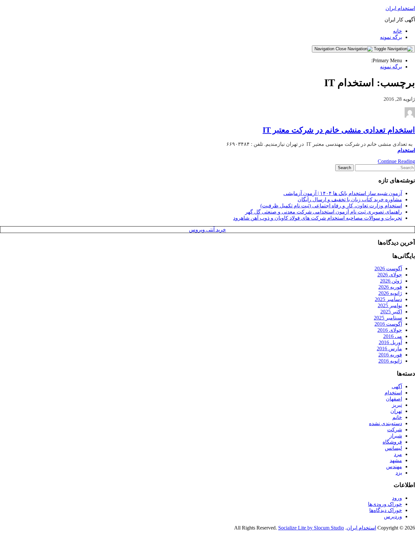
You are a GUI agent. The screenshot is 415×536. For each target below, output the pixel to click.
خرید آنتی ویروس (207, 229)
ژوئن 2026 (391, 281)
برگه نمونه (391, 37)
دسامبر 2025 (388, 299)
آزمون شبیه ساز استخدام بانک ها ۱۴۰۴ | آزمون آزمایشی (342, 193)
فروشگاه (392, 442)
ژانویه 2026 (390, 293)
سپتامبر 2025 (388, 317)
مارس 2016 (389, 348)
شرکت (394, 429)
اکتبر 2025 (391, 311)
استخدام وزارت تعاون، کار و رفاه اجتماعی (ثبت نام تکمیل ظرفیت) (331, 205)
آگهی (397, 386)
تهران (396, 411)
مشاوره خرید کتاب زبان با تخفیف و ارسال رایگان (350, 199)
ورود (397, 498)
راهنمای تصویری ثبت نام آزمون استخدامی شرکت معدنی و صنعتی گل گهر (323, 212)
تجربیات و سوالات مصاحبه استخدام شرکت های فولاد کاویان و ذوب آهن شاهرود (317, 218)
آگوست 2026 (388, 268)
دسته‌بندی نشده (385, 423)
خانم (397, 417)
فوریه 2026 (390, 287)
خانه (397, 31)
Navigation (325, 48)
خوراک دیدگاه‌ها (385, 510)
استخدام (406, 150)
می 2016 (392, 336)
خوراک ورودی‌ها (385, 504)
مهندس (394, 466)
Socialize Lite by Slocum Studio (311, 527)
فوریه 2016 (390, 354)
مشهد (396, 460)
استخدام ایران (400, 8)
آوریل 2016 (390, 342)
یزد (399, 472)
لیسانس (393, 448)
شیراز (395, 435)
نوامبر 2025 (390, 305)
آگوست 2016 (388, 324)
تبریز (397, 405)
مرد (398, 454)
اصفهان (394, 399)
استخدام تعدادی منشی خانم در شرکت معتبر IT (339, 130)
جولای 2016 (389, 330)
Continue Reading (396, 161)
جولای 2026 (389, 274)
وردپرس (393, 516)
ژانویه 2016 (390, 361)
